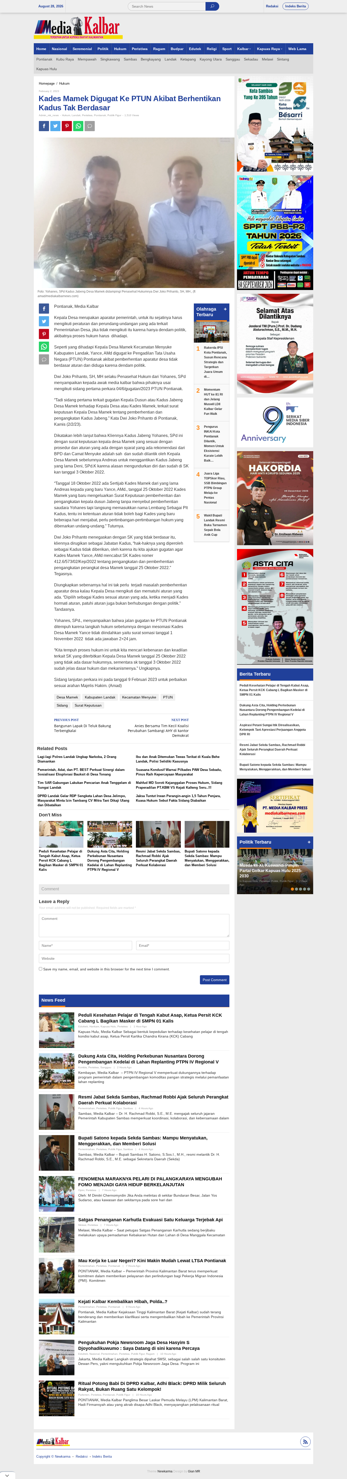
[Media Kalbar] (78, 28)
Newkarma (164, 1471)
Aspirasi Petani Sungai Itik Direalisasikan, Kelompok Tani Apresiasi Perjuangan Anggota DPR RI (273, 729)
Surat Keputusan (88, 705)
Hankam (94, 1026)
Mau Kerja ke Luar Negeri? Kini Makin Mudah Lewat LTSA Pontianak (152, 1260)
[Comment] (90, 126)
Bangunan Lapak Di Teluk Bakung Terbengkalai (82, 725)
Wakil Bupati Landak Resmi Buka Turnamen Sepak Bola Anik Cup (215, 525)
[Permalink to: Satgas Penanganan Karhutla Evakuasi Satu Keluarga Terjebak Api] (56, 1234)
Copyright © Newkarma (53, 1456)
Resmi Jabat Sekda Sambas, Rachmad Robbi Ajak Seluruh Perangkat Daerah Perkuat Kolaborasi (272, 749)
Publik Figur (114, 115)
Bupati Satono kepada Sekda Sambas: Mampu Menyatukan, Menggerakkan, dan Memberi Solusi (275, 767)
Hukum (66, 115)
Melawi (82, 1225)
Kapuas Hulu (108, 1026)
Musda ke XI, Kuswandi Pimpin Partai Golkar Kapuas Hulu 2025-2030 (271, 870)
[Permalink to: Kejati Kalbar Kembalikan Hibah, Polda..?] (56, 1316)
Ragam (150, 1353)
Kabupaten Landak (100, 697)
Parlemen (83, 1394)
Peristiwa (87, 115)
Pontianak (100, 115)
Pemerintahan (86, 1108)
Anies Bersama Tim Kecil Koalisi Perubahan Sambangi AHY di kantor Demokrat (158, 728)
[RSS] (305, 1442)
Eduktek (83, 1026)
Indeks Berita (102, 1456)
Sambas (128, 1108)
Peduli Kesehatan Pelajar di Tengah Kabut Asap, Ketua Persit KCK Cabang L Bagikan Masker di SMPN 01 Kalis (61, 860)
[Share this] (44, 126)
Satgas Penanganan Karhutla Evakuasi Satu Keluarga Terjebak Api (150, 1219)
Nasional (94, 1353)
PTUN (168, 697)
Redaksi (82, 1456)
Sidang (62, 705)
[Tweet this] (55, 126)
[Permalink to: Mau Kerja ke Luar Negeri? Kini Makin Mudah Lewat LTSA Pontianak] (56, 1275)
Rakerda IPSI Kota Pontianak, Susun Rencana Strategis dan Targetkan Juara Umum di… (215, 362)
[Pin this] (67, 126)
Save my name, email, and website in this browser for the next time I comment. (106, 969)
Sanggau (105, 1067)
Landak (76, 115)
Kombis (82, 1067)
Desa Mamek (67, 697)
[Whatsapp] (78, 126)
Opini (81, 1190)
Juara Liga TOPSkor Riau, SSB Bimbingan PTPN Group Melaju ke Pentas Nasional (215, 488)
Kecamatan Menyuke (139, 697)
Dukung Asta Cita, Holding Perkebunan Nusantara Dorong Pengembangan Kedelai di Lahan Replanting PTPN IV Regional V (109, 860)
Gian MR (194, 1471)
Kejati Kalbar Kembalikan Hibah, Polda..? (122, 1301)
